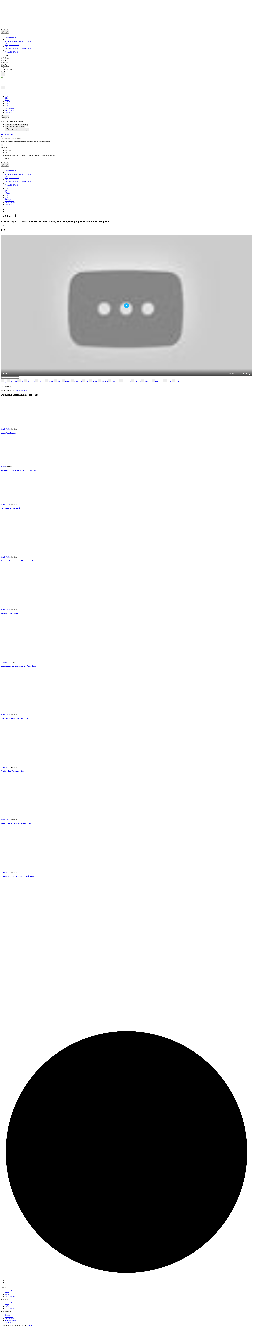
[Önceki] (3, 32)
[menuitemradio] (16, 125)
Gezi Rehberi (5, 662)
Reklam (3, 467)
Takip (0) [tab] (7, 152)
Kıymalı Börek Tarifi (9, 613)
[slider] (116, 374)
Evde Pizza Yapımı (8, 433)
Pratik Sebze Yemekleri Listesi (13, 771)
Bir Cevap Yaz (6, 387)
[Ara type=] (20, 138)
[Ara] (1, 136)
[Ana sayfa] (6, 93)
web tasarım (31, 1325)
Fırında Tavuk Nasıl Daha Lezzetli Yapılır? (18, 876)
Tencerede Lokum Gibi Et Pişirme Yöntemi (18, 561)
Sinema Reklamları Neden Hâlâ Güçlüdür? (18, 470)
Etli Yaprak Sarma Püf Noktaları (14, 718)
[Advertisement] (60, 14)
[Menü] (3, 74)
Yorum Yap (4, 383)
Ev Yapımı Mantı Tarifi (10, 508)
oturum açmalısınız (21, 390)
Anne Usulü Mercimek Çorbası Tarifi (16, 824)
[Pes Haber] (13, 85)
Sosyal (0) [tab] (8, 150)
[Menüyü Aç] (3, 87)
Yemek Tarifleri (5, 429)
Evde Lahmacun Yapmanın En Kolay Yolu (18, 666)
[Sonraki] (7, 32)
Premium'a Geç (8, 134)
